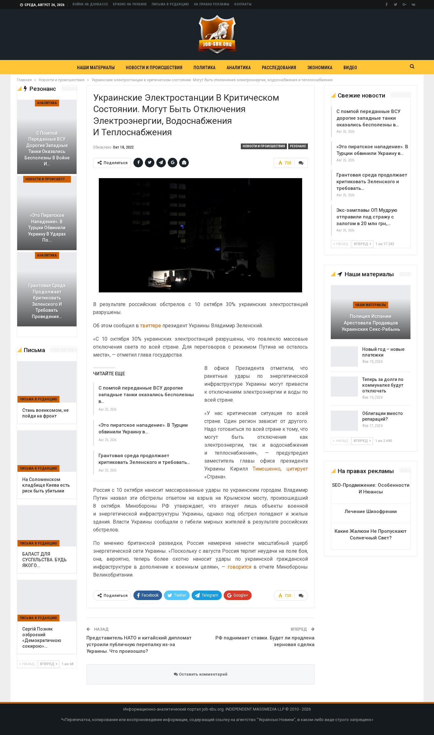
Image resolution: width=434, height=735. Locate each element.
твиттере (150, 326)
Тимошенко (267, 469)
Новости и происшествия (154, 67)
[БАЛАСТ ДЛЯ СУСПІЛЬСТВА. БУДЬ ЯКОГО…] (46, 526)
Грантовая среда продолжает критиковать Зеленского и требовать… (371, 181)
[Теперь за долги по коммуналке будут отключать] (344, 387)
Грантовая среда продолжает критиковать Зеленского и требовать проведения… (46, 301)
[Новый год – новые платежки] (344, 356)
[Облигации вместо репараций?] (344, 421)
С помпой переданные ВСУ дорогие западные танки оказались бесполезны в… (146, 394)
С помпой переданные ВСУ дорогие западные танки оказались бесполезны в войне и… (47, 148)
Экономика (319, 67)
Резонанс (298, 146)
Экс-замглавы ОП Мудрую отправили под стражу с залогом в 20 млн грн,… (366, 216)
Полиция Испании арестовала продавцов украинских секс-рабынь (371, 322)
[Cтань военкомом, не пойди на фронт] (46, 382)
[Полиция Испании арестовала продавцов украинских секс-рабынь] (370, 312)
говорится (239, 567)
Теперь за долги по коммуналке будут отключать (382, 385)
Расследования (279, 67)
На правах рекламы (211, 4)
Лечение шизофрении (371, 511)
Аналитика (239, 67)
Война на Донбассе (90, 4)
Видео (350, 67)
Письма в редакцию (170, 4)
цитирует (297, 469)
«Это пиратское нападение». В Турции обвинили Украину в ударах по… (47, 228)
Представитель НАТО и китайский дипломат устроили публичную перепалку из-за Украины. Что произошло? (139, 644)
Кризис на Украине (130, 4)
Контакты (243, 4)
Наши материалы (96, 67)
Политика (204, 67)
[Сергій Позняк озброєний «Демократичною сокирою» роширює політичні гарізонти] (46, 600)
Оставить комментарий (202, 674)
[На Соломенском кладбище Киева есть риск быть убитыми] (46, 451)
